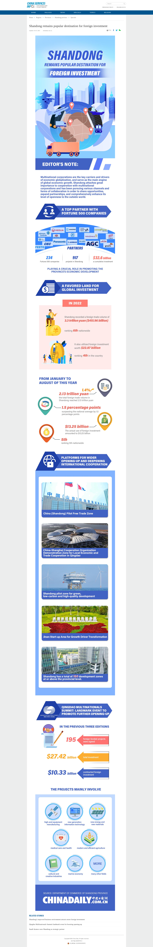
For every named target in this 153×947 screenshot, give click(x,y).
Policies (48, 12)
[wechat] (120, 30)
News (62, 12)
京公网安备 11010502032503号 (78, 943)
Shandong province (61, 17)
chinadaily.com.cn (107, 7)
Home (33, 12)
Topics (92, 12)
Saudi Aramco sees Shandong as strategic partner (46, 929)
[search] (124, 3)
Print (110, 30)
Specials (77, 12)
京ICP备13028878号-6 (76, 941)
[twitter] (116, 30)
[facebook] (113, 30)
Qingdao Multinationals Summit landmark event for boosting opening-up (55, 924)
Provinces (48, 17)
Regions (107, 12)
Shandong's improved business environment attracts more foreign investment (57, 919)
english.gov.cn (121, 7)
